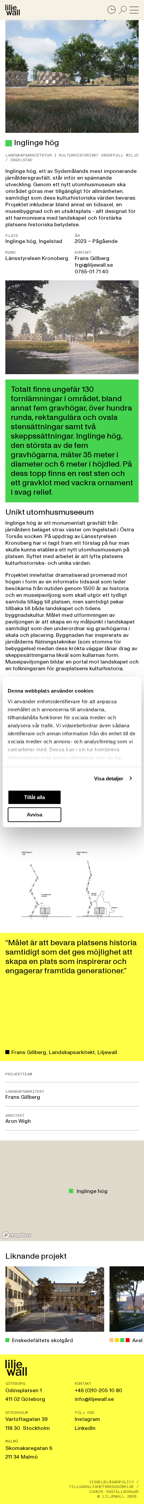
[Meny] (134, 10)
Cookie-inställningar (114, 1492)
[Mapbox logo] (16, 1235)
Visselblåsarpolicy (111, 1482)
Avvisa (34, 814)
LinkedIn (85, 1428)
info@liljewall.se (94, 1399)
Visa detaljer (108, 778)
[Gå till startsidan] (12, 10)
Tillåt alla (34, 797)
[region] (72, 1191)
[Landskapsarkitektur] (8, 143)
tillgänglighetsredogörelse (101, 1487)
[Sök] (123, 10)
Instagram (87, 1419)
